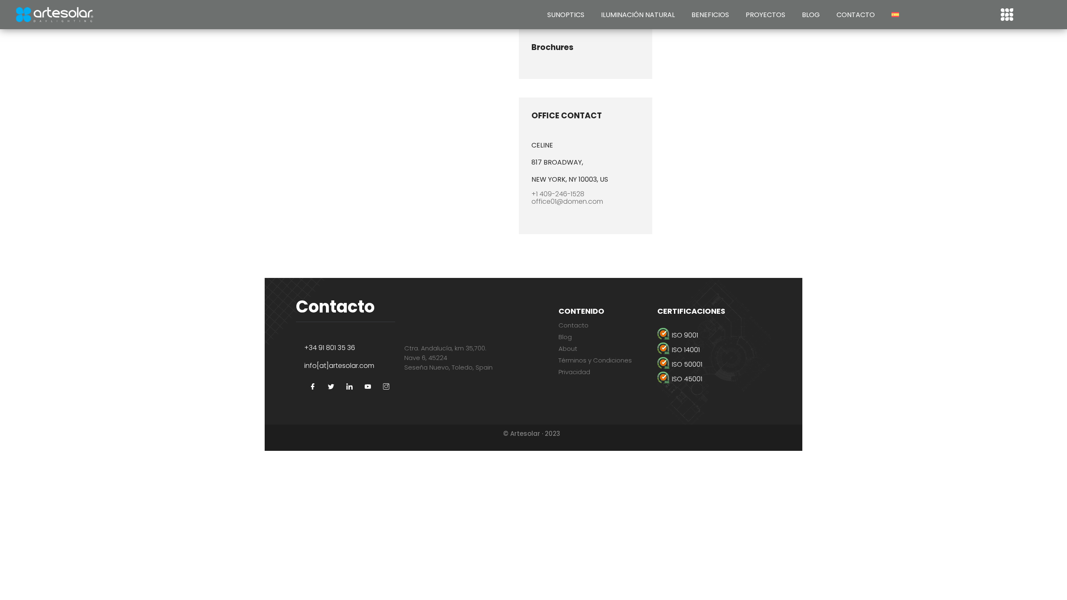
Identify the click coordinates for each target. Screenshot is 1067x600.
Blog (565, 336)
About (568, 348)
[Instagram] (386, 387)
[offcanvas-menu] (1007, 15)
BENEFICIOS (710, 15)
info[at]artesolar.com (339, 365)
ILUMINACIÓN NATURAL (638, 15)
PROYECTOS (765, 15)
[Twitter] (331, 387)
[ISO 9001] (714, 335)
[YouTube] (367, 387)
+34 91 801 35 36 (329, 347)
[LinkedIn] (349, 387)
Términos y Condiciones (595, 360)
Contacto (574, 325)
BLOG (811, 15)
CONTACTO (856, 15)
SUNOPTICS (565, 15)
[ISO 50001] (714, 364)
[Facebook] (312, 387)
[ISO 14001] (714, 349)
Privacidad (574, 372)
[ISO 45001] (714, 379)
